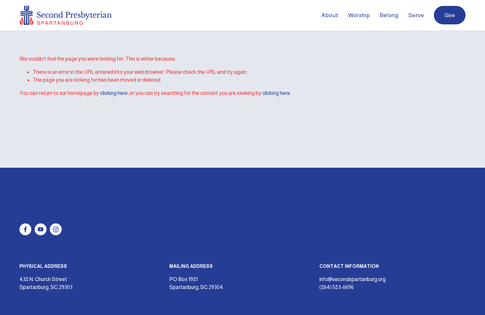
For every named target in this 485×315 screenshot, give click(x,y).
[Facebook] (25, 229)
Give (449, 15)
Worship (359, 15)
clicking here (114, 93)
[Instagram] (56, 229)
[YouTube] (41, 229)
